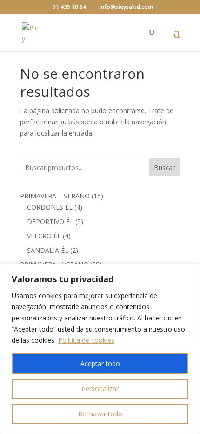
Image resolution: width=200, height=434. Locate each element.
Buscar (164, 167)
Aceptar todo (100, 363)
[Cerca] (190, 271)
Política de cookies (86, 340)
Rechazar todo (100, 413)
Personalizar (100, 388)
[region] (100, 349)
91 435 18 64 (69, 7)
